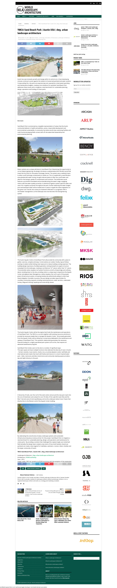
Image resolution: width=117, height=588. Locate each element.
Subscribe (76, 92)
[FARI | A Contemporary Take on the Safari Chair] (77, 63)
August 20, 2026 (85, 65)
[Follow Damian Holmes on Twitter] (20, 483)
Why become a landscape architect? (54, 564)
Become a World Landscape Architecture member (29, 557)
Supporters (69, 16)
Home (18, 16)
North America (21, 39)
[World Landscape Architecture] (29, 14)
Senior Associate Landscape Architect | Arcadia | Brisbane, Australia (90, 46)
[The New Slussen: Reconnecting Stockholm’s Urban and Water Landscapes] (77, 71)
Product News (78, 58)
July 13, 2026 (84, 74)
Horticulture (48, 37)
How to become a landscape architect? (55, 567)
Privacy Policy (21, 571)
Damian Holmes (35, 37)
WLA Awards (59, 16)
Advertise (20, 564)
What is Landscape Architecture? (53, 558)
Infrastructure (54, 37)
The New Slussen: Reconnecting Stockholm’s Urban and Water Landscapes (90, 71)
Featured (31, 16)
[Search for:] (91, 19)
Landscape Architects (42, 16)
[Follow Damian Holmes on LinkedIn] (23, 483)
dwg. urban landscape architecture (43, 455)
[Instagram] (90, 3)
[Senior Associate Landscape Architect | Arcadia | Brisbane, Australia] (77, 46)
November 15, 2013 (24, 37)
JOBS (53, 16)
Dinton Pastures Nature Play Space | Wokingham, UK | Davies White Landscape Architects (62, 520)
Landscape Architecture (64, 37)
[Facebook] (97, 3)
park (23, 468)
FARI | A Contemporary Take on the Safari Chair (90, 62)
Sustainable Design (30, 39)
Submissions (21, 566)
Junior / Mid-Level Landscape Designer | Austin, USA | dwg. (89, 27)
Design (42, 37)
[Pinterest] (100, 3)
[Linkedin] (93, 3)
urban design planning (33, 468)
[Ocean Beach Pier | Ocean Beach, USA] (26, 511)
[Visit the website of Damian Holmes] (18, 483)
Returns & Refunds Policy (24, 575)
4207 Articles (39, 475)
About (24, 16)
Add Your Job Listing (79, 54)
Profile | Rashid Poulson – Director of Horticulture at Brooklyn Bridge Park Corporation (42, 521)
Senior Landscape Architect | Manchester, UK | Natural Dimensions (89, 36)
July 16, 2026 (84, 49)
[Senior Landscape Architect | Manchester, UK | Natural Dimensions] (77, 36)
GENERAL (26, 23)
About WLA (20, 562)
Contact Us (20, 568)
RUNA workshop (31, 457)
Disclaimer (20, 573)
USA (44, 39)
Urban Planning (39, 39)
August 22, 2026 (85, 30)
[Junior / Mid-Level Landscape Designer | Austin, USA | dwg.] (77, 28)
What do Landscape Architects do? (54, 561)
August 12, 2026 (85, 39)
